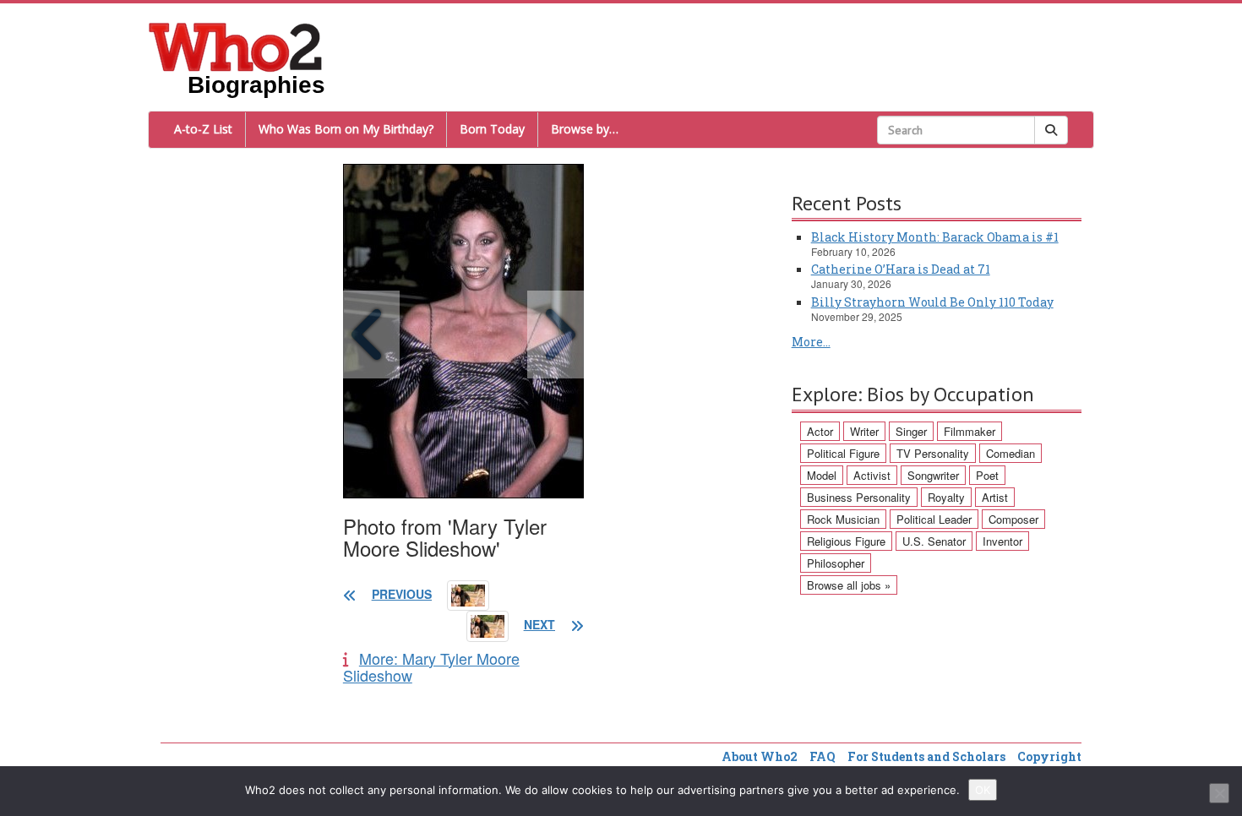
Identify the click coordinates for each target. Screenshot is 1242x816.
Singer (911, 431)
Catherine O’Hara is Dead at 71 (900, 269)
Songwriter (933, 475)
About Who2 (760, 756)
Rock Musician (843, 519)
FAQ (822, 756)
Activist (872, 475)
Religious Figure (846, 541)
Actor (820, 431)
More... (811, 342)
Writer (864, 431)
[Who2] (236, 45)
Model (821, 475)
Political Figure (843, 453)
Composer (1013, 519)
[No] (1219, 793)
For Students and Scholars (926, 756)
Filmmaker (969, 431)
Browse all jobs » (849, 585)
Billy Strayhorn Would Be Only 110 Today (932, 302)
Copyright (1049, 756)
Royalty (946, 497)
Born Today (492, 129)
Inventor (1002, 541)
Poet (987, 475)
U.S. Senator (934, 541)
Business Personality (859, 497)
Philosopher (835, 563)
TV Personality (932, 453)
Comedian (1010, 453)
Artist (995, 497)
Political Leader (934, 519)
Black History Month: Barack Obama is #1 (935, 237)
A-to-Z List (203, 129)
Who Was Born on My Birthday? (346, 129)
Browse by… (584, 129)
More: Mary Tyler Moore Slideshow (431, 666)
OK (982, 790)
